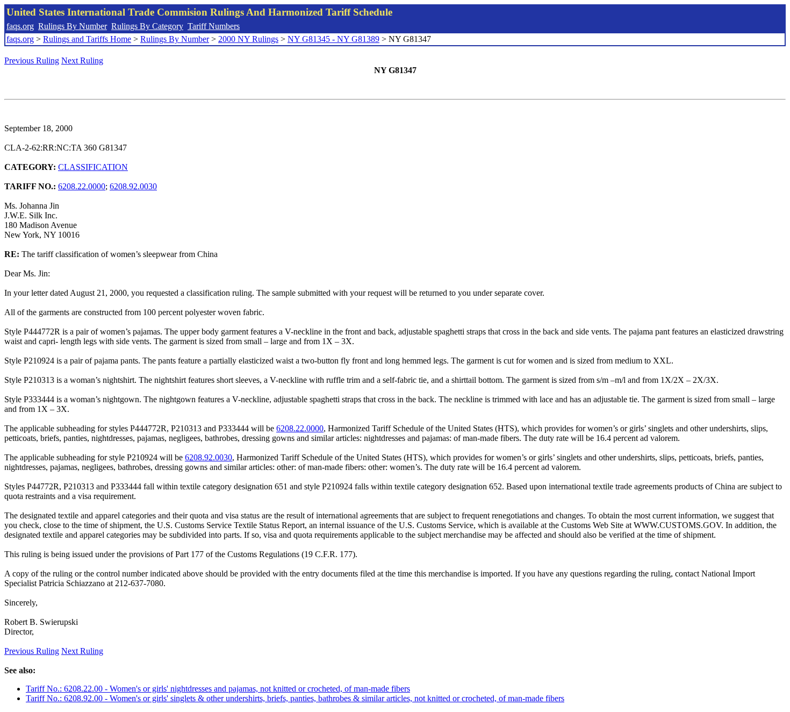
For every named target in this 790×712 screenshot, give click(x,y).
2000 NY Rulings (248, 39)
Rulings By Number (72, 26)
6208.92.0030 (133, 186)
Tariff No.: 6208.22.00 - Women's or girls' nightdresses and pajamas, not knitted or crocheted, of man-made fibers (218, 688)
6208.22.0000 (81, 186)
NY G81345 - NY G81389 (333, 39)
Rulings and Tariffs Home (87, 39)
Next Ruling (82, 60)
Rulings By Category (147, 26)
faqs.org (20, 26)
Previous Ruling (31, 60)
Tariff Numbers (214, 26)
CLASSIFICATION (93, 167)
